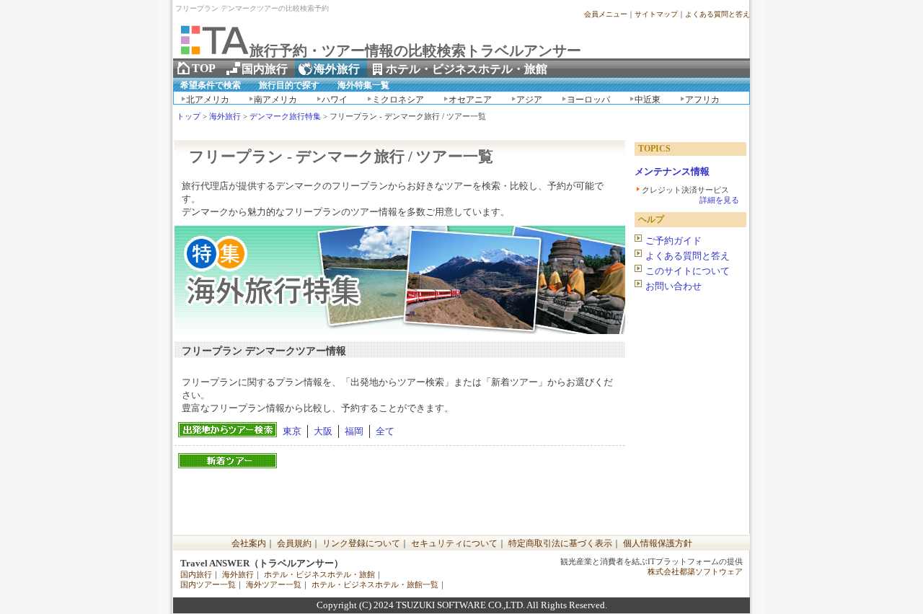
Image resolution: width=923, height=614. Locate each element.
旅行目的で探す (289, 85)
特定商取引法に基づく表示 (560, 543)
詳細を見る (719, 200)
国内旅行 (196, 575)
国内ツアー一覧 (208, 585)
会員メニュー (605, 14)
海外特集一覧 (363, 85)
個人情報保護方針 (657, 543)
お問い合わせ (673, 286)
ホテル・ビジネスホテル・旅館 (319, 575)
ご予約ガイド (673, 240)
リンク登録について (361, 543)
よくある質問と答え (717, 14)
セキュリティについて (454, 543)
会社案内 (248, 543)
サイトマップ (656, 14)
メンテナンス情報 (672, 171)
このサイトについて (687, 271)
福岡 (354, 431)
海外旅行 (225, 116)
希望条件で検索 (210, 85)
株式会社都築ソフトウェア (695, 572)
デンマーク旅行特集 (285, 116)
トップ (188, 116)
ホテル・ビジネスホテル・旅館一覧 (375, 585)
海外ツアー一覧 (273, 585)
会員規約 (294, 543)
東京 (292, 431)
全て (385, 431)
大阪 (323, 431)
